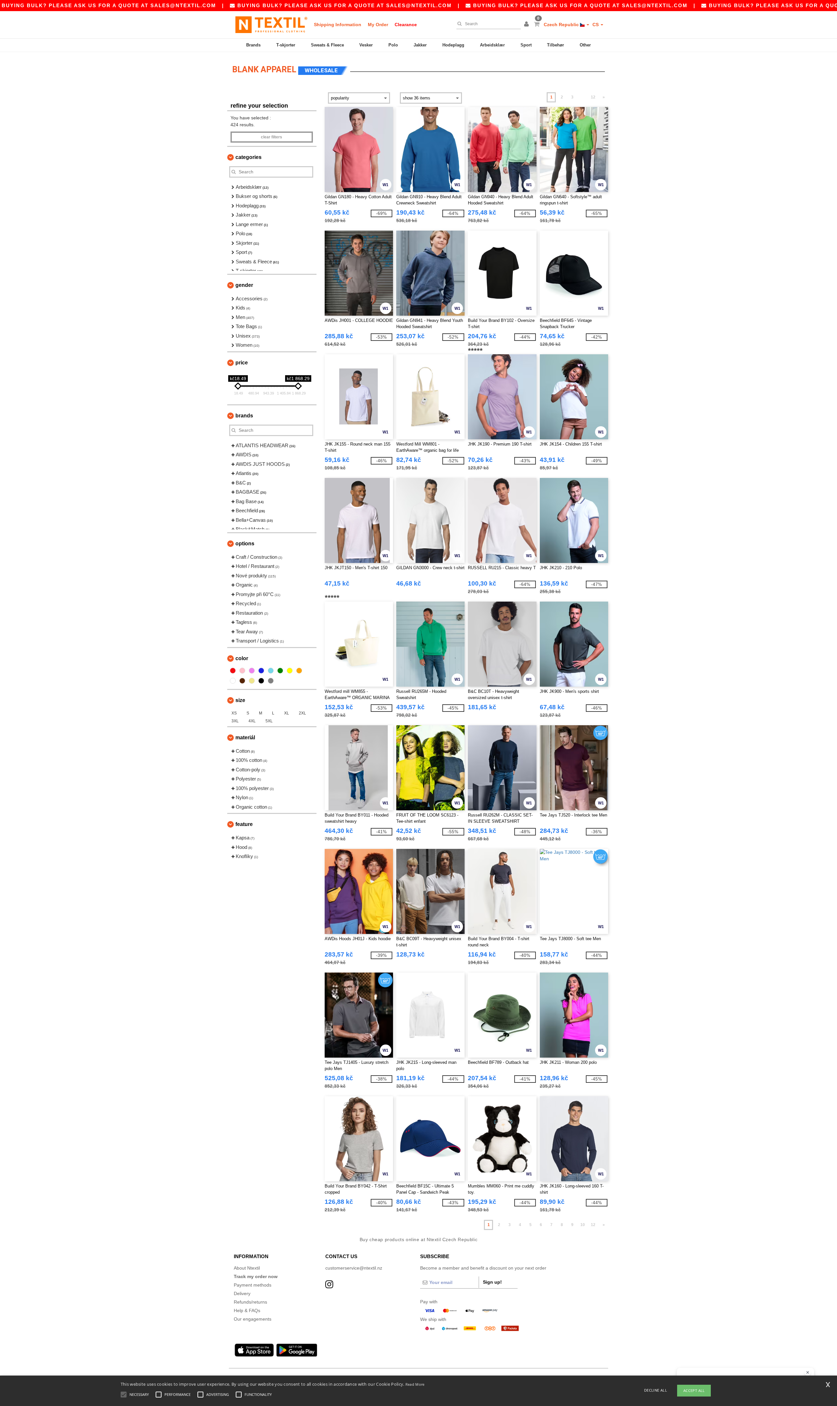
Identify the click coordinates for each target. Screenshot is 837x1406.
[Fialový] (252, 671)
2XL (302, 713)
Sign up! (492, 1282)
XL (286, 713)
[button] (527, 24)
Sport (526, 45)
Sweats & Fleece (327, 45)
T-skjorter (285, 45)
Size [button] (240, 700)
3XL (235, 721)
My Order (378, 24)
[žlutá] (290, 671)
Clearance (406, 24)
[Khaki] (252, 681)
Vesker (366, 45)
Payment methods (252, 1285)
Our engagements (252, 1319)
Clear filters (271, 137)
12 (593, 97)
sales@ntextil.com (183, 5)
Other (585, 45)
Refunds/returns (250, 1302)
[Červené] (233, 671)
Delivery (242, 1293)
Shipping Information (337, 24)
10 (582, 1224)
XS (234, 713)
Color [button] (241, 658)
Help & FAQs (247, 1310)
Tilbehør (555, 45)
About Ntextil (247, 1268)
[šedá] (271, 681)
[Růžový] (242, 671)
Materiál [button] (245, 737)
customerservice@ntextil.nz (353, 1268)
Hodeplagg (453, 45)
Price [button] (241, 362)
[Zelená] (280, 671)
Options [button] (244, 543)
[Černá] (261, 681)
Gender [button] (244, 285)
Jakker (420, 45)
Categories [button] (248, 157)
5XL (269, 721)
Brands (253, 45)
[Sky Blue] (271, 671)
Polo (393, 45)
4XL (252, 721)
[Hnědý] (242, 681)
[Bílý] (233, 681)
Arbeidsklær (492, 45)
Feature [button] (244, 824)
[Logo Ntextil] (271, 24)
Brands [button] (244, 415)
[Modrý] (261, 671)
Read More (415, 1384)
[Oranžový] (299, 671)
